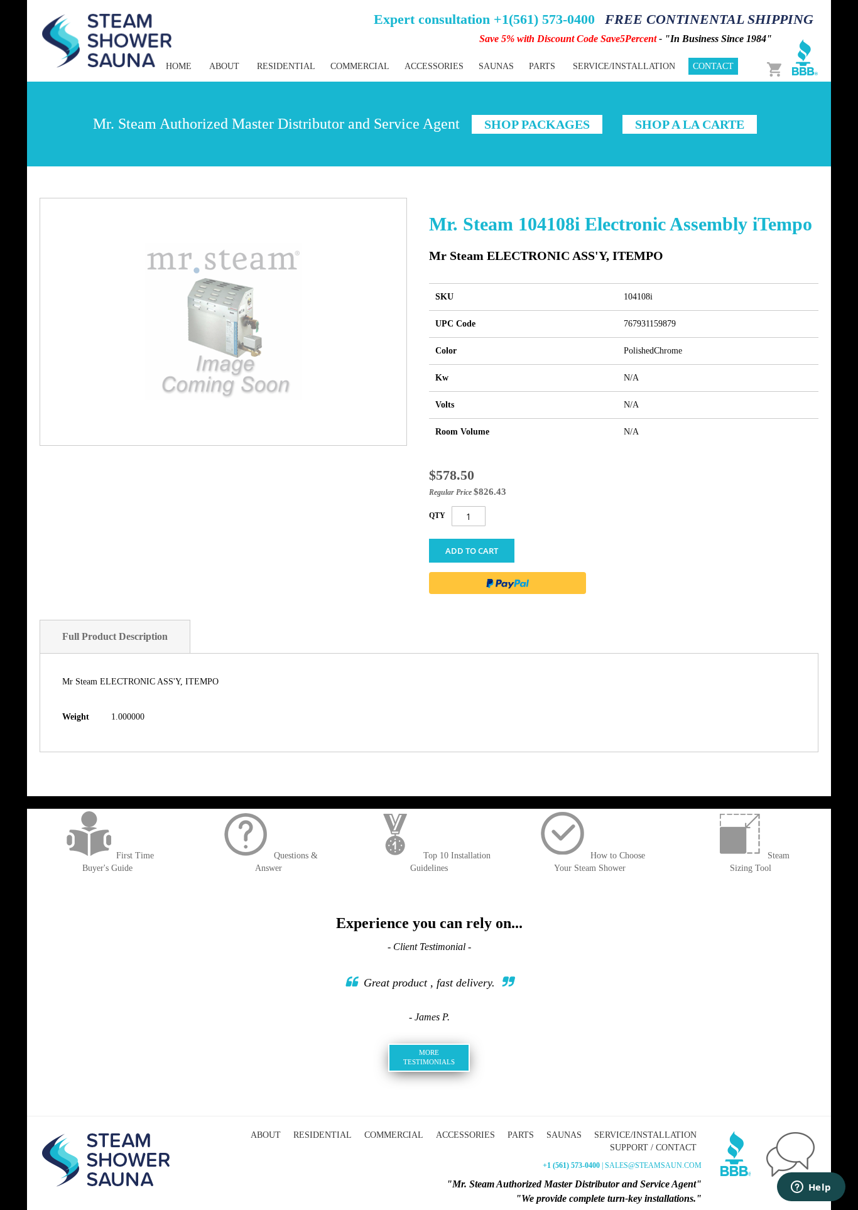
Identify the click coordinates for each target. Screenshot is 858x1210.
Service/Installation (645, 1135)
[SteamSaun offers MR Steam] (107, 39)
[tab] (115, 637)
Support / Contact (653, 1147)
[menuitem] (286, 66)
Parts (521, 1135)
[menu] (385, 66)
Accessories (465, 1135)
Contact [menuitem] (713, 66)
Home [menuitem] (179, 66)
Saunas (564, 1135)
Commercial (393, 1135)
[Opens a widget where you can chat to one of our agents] (810, 1188)
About (266, 1135)
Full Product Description (115, 636)
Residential (322, 1135)
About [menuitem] (224, 66)
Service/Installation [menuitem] (624, 66)
